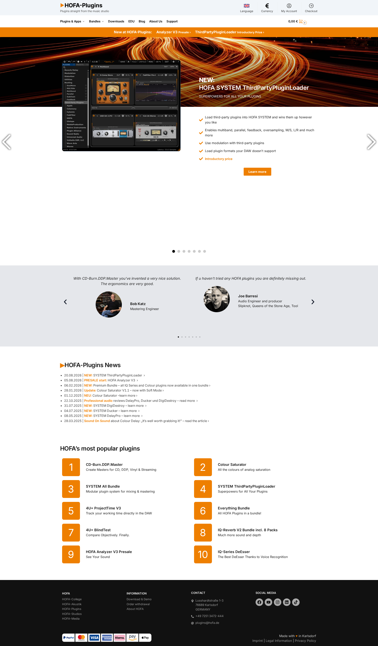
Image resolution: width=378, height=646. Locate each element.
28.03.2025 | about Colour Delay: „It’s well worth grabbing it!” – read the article (135, 421)
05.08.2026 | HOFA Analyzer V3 (100, 380)
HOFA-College (72, 599)
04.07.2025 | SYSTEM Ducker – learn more (101, 411)
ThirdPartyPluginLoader (229, 32)
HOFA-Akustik (72, 604)
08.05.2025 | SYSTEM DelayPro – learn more (102, 416)
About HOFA (135, 609)
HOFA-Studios (72, 613)
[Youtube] (268, 602)
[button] (303, 21)
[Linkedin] (286, 602)
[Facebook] (259, 602)
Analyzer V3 (173, 32)
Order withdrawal (138, 604)
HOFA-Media (71, 618)
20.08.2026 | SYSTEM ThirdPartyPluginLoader (103, 375)
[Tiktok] (296, 602)
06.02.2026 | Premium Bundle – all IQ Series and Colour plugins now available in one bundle (136, 385)
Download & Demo (139, 599)
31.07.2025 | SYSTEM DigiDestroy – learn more (104, 406)
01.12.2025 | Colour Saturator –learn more (99, 395)
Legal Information (279, 641)
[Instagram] (277, 602)
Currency (267, 11)
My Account (289, 11)
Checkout (311, 11)
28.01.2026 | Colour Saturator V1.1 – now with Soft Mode (113, 390)
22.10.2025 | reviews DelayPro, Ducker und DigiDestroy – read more (130, 401)
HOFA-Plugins (71, 609)
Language (246, 11)
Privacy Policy (305, 641)
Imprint (257, 641)
